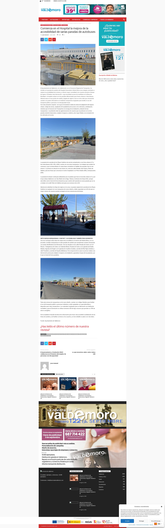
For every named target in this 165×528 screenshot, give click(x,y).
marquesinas (83, 334)
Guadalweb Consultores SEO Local (49, 526)
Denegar (141, 521)
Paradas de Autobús (45, 335)
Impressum (152, 524)
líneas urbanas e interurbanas (72, 334)
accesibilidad (50, 334)
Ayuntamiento (58, 23)
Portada (45, 19)
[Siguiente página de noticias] (94, 374)
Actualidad (54, 19)
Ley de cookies (132, 524)
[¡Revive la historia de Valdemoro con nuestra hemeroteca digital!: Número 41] (86, 384)
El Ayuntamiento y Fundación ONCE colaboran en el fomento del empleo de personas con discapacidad (53, 354)
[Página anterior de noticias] (92, 374)
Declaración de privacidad (142, 524)
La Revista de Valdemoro (49, 23)
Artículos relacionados (47, 374)
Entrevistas (76, 19)
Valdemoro (64, 25)
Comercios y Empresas (90, 19)
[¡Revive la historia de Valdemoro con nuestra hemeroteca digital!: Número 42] (68, 384)
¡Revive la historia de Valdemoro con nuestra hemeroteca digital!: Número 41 (86, 396)
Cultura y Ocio (102, 476)
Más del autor (59, 374)
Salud (100, 479)
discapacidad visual (59, 334)
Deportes (101, 487)
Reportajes (66, 19)
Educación (101, 482)
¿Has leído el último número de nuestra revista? (64, 328)
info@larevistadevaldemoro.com (55, 480)
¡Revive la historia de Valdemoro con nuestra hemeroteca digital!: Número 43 (48, 396)
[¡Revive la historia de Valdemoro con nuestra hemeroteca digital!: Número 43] (49, 384)
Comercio (101, 489)
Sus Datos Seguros (108, 526)
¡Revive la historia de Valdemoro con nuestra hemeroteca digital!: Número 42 (67, 396)
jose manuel (45, 34)
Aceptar (127, 521)
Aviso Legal (116, 526)
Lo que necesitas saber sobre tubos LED (83, 353)
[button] (161, 506)
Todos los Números (106, 19)
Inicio (41, 23)
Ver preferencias (155, 521)
